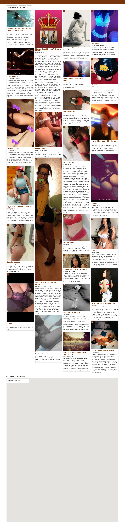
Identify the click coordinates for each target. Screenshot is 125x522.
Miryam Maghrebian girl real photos (104, 141)
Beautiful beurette (13, 262)
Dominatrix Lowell (98, 85)
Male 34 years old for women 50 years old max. (75, 353)
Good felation (40, 352)
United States (22, 5)
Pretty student (40, 148)
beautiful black (68, 162)
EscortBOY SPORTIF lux (72, 312)
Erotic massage (12, 76)
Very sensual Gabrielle (71, 48)
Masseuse (95, 43)
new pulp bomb (69, 242)
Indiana (29, 5)
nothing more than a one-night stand (74, 79)
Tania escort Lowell (14, 148)
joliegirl (9, 323)
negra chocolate (69, 111)
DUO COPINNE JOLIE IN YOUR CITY (76, 269)
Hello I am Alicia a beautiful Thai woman (103, 304)
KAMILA (95, 250)
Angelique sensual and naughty (103, 350)
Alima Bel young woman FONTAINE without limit (19, 207)
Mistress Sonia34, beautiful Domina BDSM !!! (48, 50)
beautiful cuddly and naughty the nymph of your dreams (19, 29)
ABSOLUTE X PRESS (12, 2)
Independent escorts (12, 5)
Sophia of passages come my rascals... (46, 283)
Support (94, 203)
